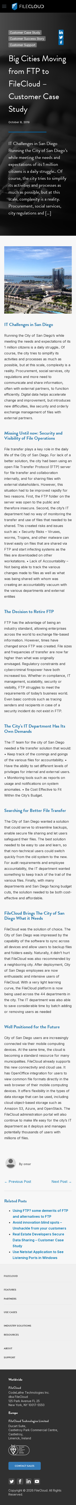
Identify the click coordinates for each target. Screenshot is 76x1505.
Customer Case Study (25, 32)
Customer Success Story (27, 38)
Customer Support (22, 45)
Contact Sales (24, 1466)
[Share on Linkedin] (61, 32)
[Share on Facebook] (61, 42)
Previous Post (17, 1181)
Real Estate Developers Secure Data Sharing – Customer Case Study (38, 1240)
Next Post (62, 1181)
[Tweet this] (61, 37)
